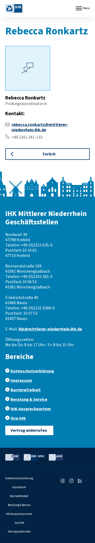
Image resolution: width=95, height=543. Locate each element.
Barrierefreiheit (26, 390)
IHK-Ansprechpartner (31, 409)
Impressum (21, 380)
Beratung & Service (29, 399)
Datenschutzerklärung (32, 371)
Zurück (49, 154)
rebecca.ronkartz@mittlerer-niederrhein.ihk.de (40, 127)
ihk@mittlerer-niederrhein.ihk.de (50, 329)
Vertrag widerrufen (29, 430)
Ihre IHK (18, 418)
